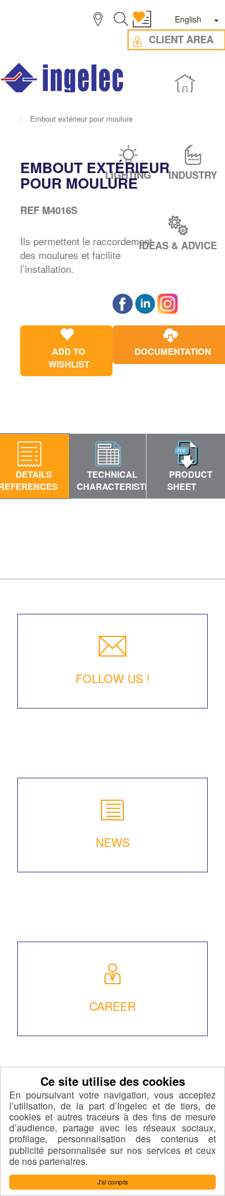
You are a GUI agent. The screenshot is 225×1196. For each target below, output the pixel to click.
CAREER (112, 1006)
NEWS (113, 842)
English (188, 19)
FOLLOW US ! (113, 678)
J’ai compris (112, 1182)
